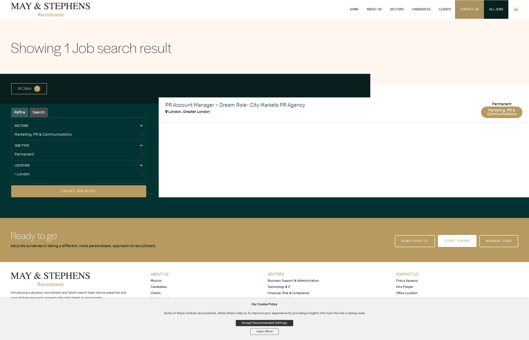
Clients (445, 9)
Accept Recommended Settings (264, 323)
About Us (374, 9)
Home (354, 9)
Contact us (469, 9)
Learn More (264, 331)
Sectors (397, 9)
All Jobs (496, 9)
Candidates (421, 9)
